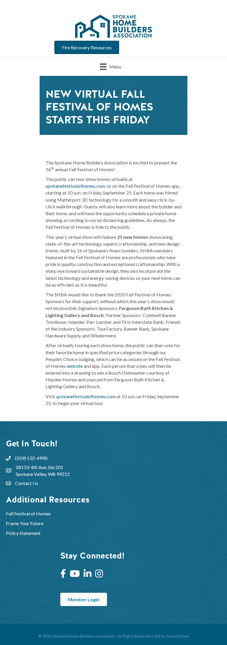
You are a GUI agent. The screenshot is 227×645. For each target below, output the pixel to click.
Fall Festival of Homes (29, 513)
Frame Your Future (24, 523)
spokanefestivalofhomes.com (75, 186)
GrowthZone (178, 636)
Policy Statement (23, 533)
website (75, 366)
